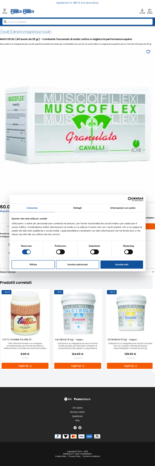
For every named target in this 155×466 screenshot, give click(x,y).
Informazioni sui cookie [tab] (122, 208)
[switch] (60, 251)
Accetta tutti (121, 264)
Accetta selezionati (77, 264)
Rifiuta (33, 264)
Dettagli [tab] (77, 208)
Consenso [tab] (32, 208)
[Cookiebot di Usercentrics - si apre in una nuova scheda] (130, 199)
